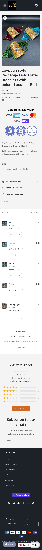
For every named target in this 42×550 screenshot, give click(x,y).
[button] (4, 5)
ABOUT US (9, 480)
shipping (20, 341)
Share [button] (6, 201)
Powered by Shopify (22, 541)
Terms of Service (11, 464)
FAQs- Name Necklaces (13, 475)
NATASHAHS (12, 541)
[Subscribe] (34, 440)
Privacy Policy (10, 485)
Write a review (21, 408)
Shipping (4, 93)
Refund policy (10, 469)
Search (7, 459)
